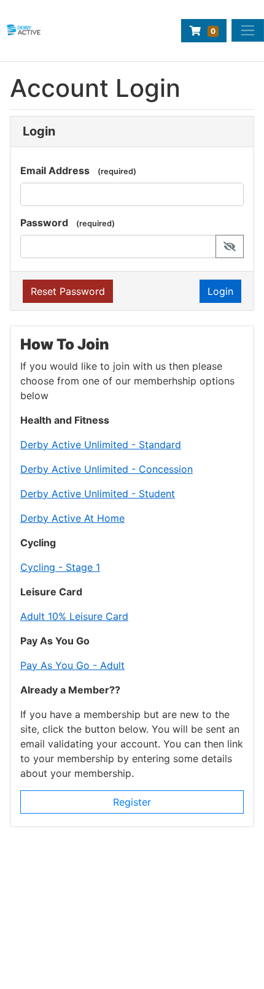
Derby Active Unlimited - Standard (100, 444)
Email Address (55, 170)
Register (132, 802)
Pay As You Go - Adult (72, 665)
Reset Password (68, 291)
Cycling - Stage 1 (60, 567)
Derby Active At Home (72, 518)
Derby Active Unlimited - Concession (106, 469)
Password (44, 222)
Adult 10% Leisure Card (74, 616)
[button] (229, 246)
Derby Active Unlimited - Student (97, 493)
